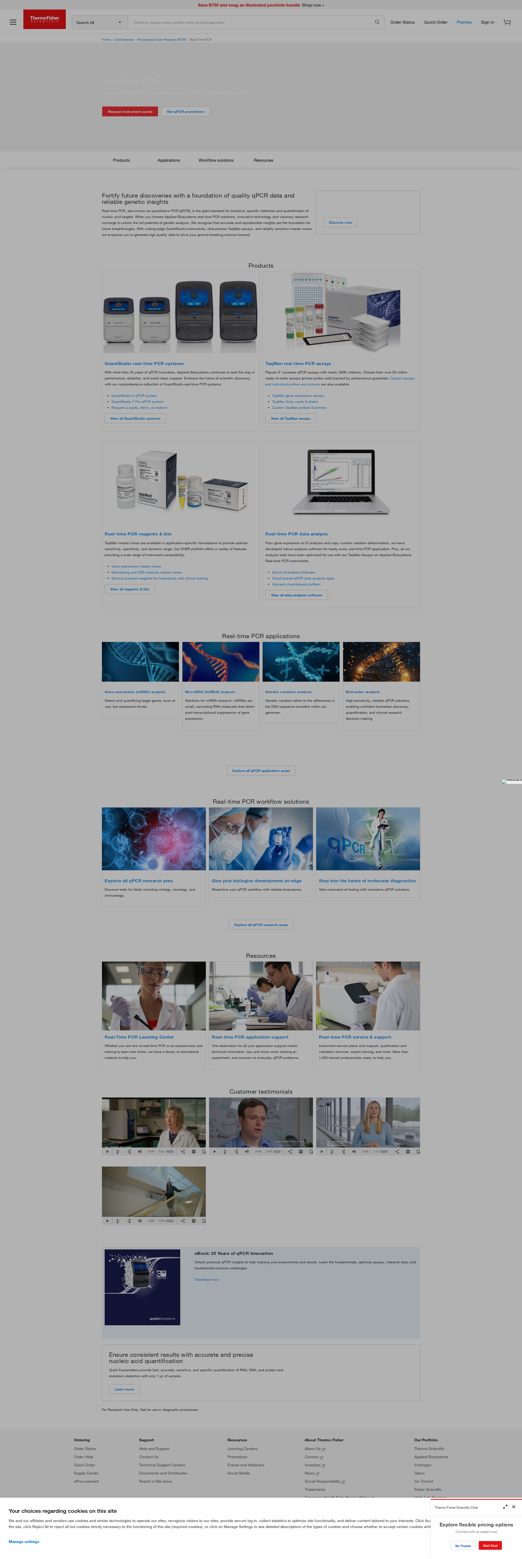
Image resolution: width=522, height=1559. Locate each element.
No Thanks (463, 1546)
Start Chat (490, 1546)
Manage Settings (24, 1541)
